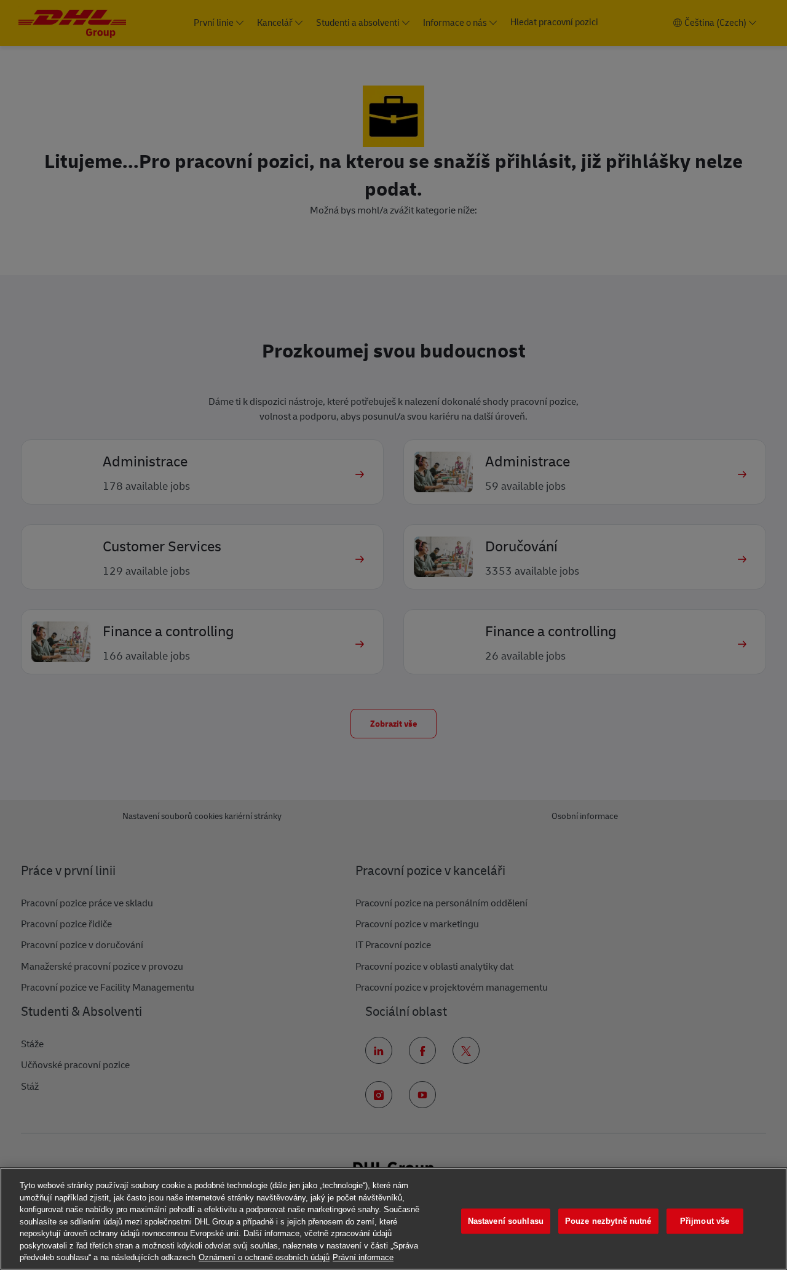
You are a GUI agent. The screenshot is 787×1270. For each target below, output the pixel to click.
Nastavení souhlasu (506, 1221)
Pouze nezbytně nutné (608, 1221)
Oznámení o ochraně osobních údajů (264, 1257)
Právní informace (363, 1257)
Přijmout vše (705, 1221)
